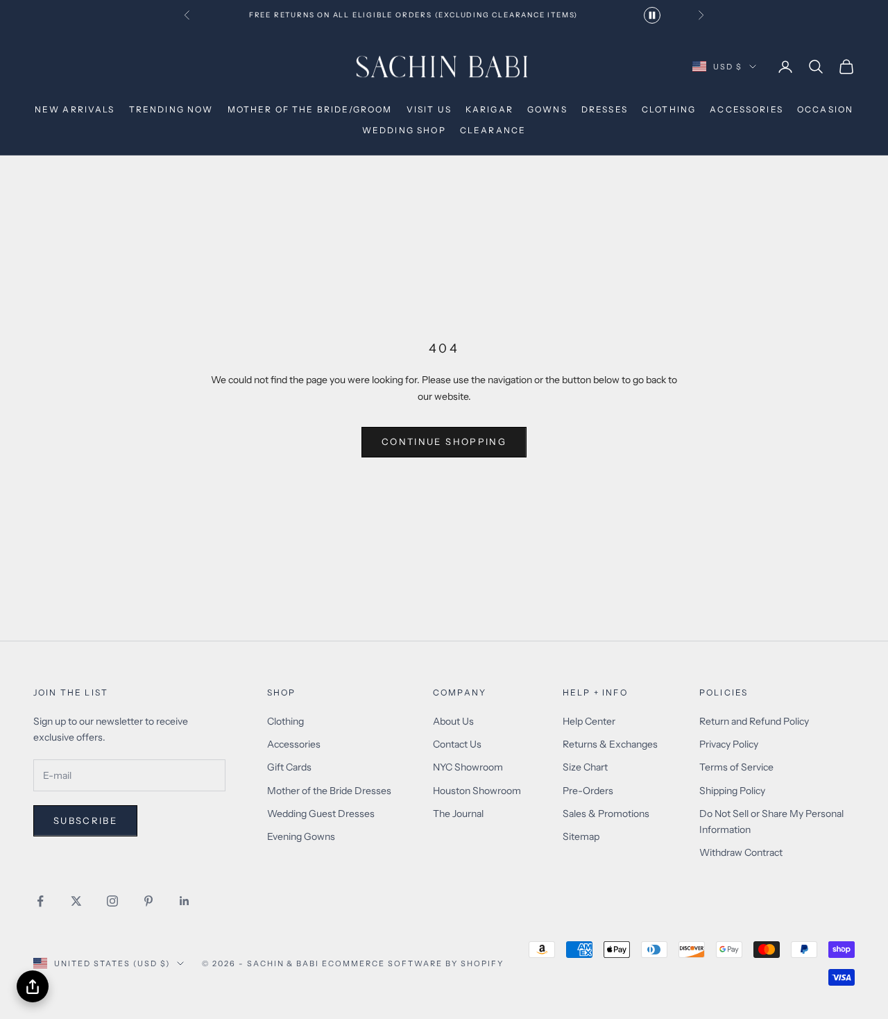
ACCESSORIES (746, 109)
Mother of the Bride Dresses (329, 790)
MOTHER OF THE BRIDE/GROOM (310, 109)
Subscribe (85, 820)
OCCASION (825, 109)
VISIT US (429, 109)
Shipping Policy (732, 790)
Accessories (294, 744)
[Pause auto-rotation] (652, 15)
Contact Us (457, 744)
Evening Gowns (301, 836)
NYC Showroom (468, 767)
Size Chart (585, 767)
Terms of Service (736, 767)
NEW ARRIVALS (75, 109)
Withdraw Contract (741, 852)
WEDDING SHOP (404, 130)
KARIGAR (489, 109)
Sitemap (581, 836)
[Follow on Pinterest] (148, 901)
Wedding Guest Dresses (321, 813)
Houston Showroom (477, 790)
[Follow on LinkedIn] (184, 901)
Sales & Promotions (606, 813)
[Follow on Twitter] (76, 901)
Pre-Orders (588, 790)
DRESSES (604, 109)
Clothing (285, 721)
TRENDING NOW (171, 109)
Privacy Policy (728, 744)
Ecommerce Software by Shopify (412, 963)
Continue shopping (444, 441)
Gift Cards (289, 767)
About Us (453, 721)
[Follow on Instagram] (112, 901)
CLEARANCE (493, 130)
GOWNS (547, 109)
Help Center (589, 721)
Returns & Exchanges (610, 744)
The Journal (458, 813)
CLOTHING (669, 109)
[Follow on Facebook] (40, 901)
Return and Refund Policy (754, 721)
